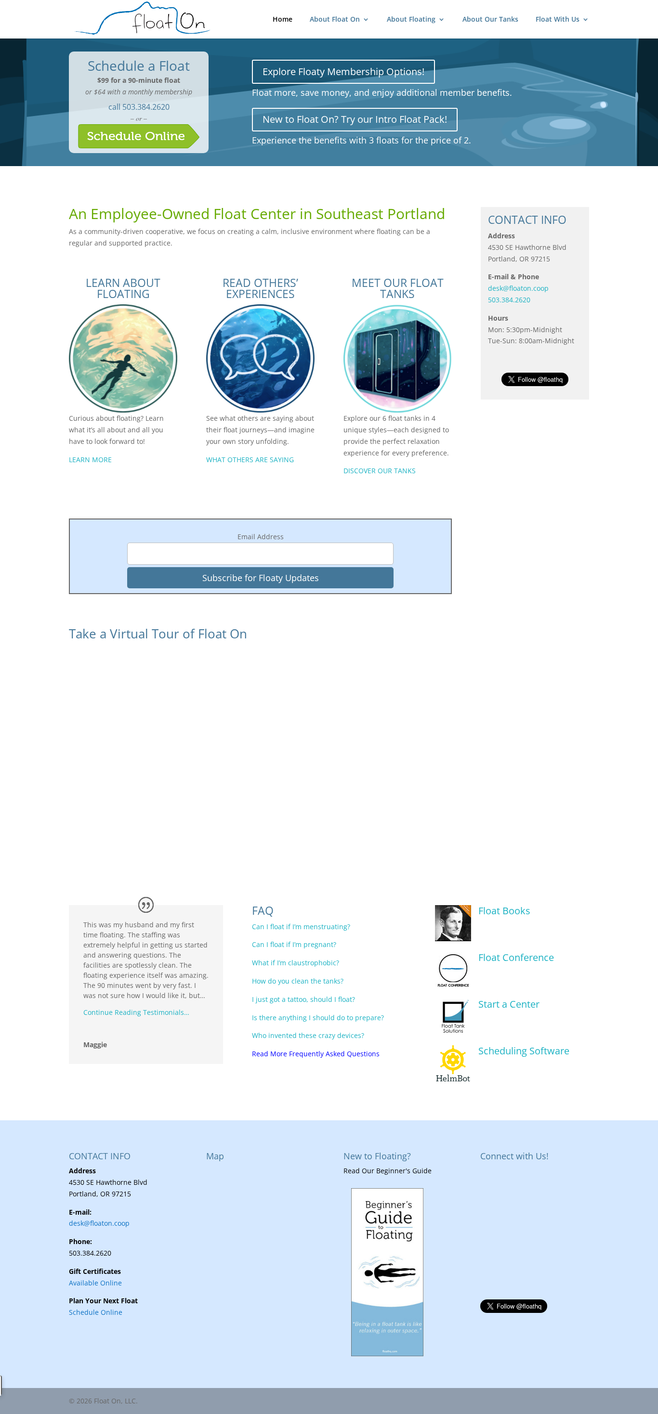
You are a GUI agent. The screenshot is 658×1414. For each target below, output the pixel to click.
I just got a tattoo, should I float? (303, 999)
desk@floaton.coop (518, 288)
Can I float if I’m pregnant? (294, 944)
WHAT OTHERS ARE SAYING (250, 459)
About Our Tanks (490, 20)
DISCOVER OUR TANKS (379, 470)
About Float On (335, 20)
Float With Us (557, 20)
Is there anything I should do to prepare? (318, 1017)
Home (282, 20)
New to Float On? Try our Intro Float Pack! (355, 119)
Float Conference (516, 957)
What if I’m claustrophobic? (295, 962)
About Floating (411, 20)
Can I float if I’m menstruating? (301, 926)
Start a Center (509, 1004)
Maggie (95, 1044)
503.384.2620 (146, 107)
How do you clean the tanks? (297, 981)
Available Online (95, 1282)
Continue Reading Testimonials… (136, 1012)
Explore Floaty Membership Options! (343, 71)
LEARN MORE (90, 459)
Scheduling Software (523, 1050)
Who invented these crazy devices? (308, 1035)
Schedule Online (95, 1312)
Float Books (504, 910)
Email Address (260, 536)
